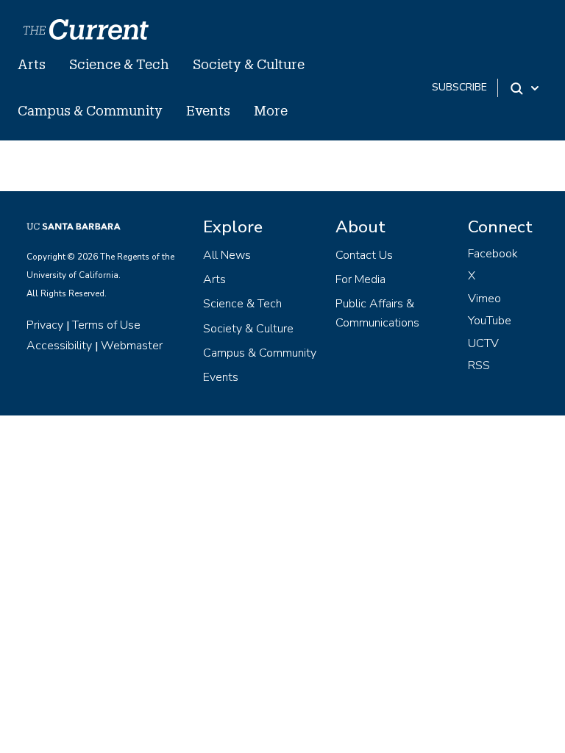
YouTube (489, 321)
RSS (479, 365)
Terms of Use (106, 325)
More (271, 110)
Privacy (44, 325)
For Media (360, 279)
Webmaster (132, 346)
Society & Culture (249, 64)
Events (208, 110)
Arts (32, 64)
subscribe (459, 87)
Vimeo (484, 298)
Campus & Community (90, 110)
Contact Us (364, 255)
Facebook (493, 254)
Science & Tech (119, 64)
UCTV (483, 343)
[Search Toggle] (525, 88)
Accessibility (59, 346)
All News (227, 255)
